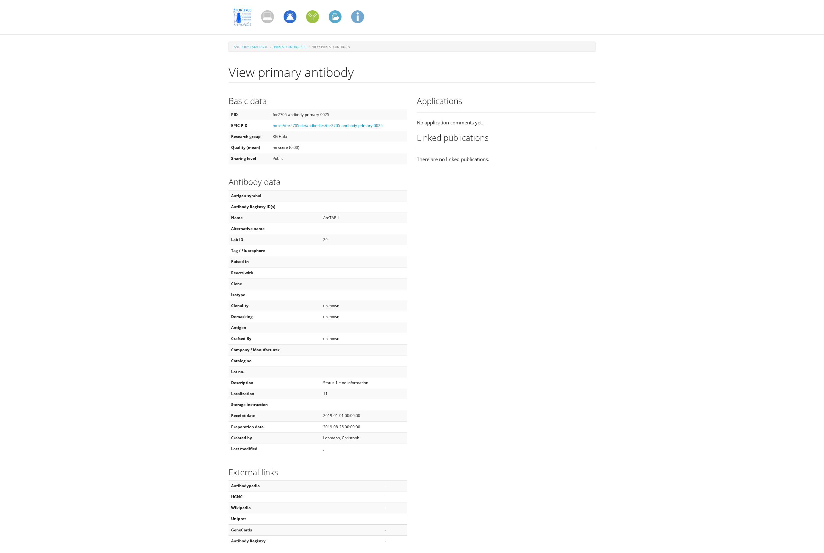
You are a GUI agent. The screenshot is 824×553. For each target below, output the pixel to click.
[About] (357, 16)
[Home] (244, 17)
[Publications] (267, 16)
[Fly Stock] (290, 16)
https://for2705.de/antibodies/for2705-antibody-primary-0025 (328, 125)
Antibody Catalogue (251, 46)
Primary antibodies (290, 46)
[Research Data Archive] (335, 16)
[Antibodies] (312, 16)
